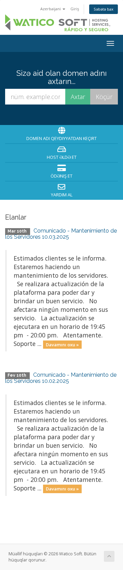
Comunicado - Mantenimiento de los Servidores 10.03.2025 (61, 233)
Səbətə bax (103, 9)
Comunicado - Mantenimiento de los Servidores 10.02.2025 (61, 378)
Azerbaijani (51, 8)
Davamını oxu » (62, 344)
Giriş (74, 8)
